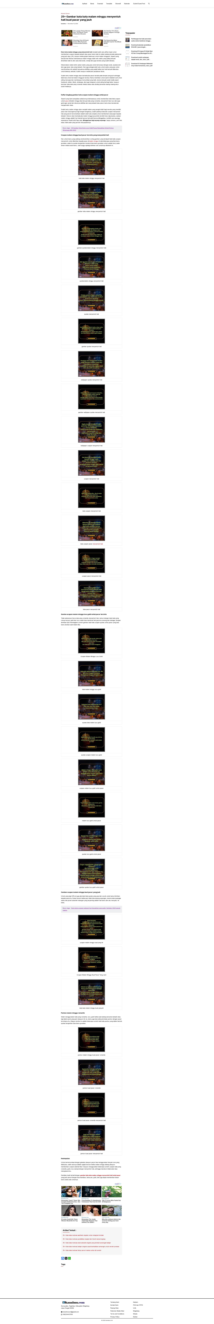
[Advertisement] (139, 21)
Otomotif (118, 3)
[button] (149, 4)
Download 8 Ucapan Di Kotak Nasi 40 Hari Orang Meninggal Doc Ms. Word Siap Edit (141, 53)
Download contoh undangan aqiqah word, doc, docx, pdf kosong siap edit (140, 59)
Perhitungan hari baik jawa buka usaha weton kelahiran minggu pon (141, 41)
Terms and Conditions (117, 1314)
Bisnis (92, 3)
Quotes (68, 13)
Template (109, 3)
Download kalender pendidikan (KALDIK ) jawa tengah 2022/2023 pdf (141, 47)
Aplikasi (84, 3)
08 (64, 1314)
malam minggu (94, 141)
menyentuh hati (98, 544)
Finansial (100, 3)
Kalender (127, 3)
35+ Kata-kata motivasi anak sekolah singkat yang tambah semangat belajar (87, 1243)
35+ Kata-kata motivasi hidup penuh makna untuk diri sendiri (82, 1250)
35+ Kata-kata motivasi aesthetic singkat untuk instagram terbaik (83, 1235)
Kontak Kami (114, 1305)
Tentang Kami (114, 1302)
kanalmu (63, 23)
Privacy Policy (114, 1317)
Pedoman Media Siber (117, 1311)
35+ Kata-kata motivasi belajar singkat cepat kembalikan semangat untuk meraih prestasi (91, 1246)
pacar (67, 101)
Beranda (63, 13)
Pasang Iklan (114, 1308)
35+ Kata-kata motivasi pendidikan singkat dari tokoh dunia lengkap (84, 1239)
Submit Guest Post (139, 3)
